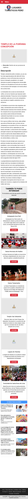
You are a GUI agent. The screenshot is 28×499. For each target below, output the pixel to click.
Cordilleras (16, 489)
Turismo (24, 491)
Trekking (24, 489)
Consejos (11, 493)
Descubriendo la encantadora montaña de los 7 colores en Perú (7, 418)
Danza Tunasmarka (14, 283)
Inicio (3, 489)
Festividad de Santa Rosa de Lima (14, 383)
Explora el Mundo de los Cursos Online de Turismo (7, 406)
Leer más (14, 230)
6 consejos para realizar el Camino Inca (8, 450)
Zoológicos (5, 491)
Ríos (20, 489)
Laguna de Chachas (14, 352)
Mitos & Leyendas (17, 491)
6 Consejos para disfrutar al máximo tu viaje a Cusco (7, 440)
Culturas (10, 491)
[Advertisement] (14, 27)
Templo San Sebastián (14, 316)
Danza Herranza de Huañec (14, 251)
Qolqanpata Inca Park (14, 216)
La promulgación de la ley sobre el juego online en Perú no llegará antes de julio (7, 429)
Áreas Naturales (9, 489)
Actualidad (16, 493)
